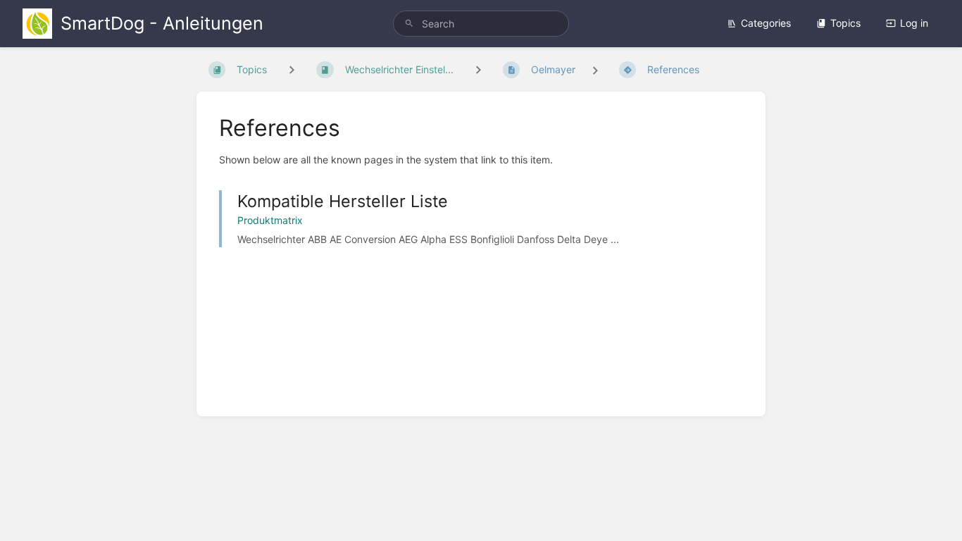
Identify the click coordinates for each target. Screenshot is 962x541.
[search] (481, 24)
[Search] (409, 24)
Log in (914, 23)
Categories (766, 23)
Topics (845, 23)
